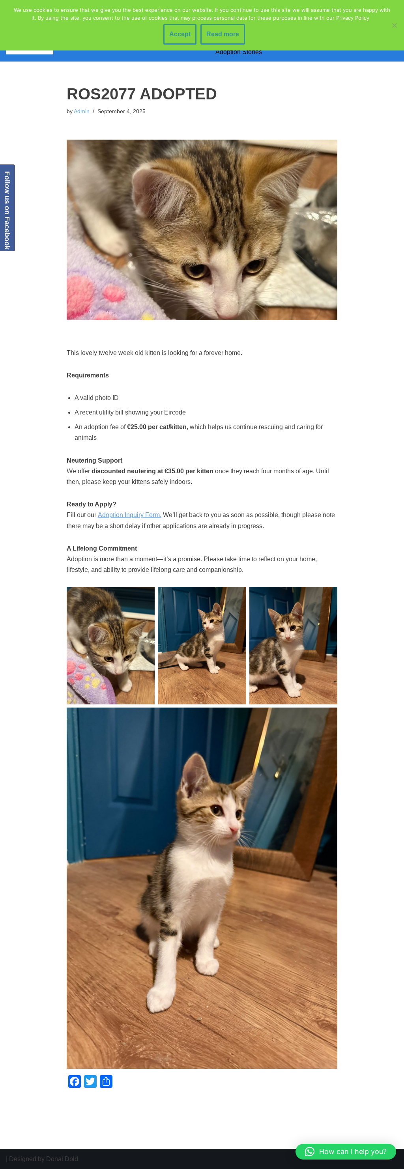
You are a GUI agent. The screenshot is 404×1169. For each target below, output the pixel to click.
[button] (346, 1152)
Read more (222, 34)
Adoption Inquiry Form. (129, 515)
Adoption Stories (238, 52)
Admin (82, 111)
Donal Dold (62, 1159)
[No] (394, 25)
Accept (180, 34)
